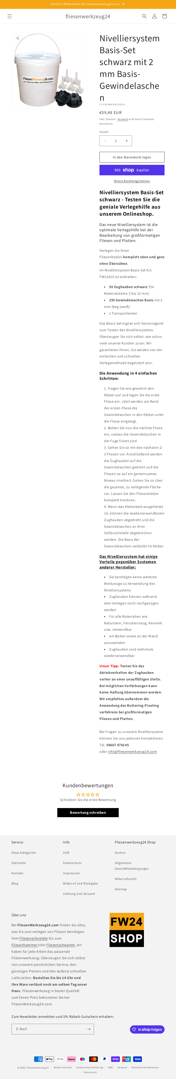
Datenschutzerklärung (89, 1067)
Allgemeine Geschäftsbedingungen (132, 866)
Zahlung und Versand (79, 894)
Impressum (71, 873)
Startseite (18, 863)
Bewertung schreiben (88, 812)
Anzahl (103, 132)
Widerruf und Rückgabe (80, 883)
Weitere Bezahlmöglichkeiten (132, 181)
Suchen (120, 853)
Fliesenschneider (33, 938)
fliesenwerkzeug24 (38, 1067)
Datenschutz (72, 863)
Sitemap (121, 889)
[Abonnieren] (89, 1029)
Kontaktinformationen (145, 1067)
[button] (10, 16)
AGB (66, 853)
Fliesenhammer (24, 944)
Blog (14, 883)
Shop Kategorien (23, 853)
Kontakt (17, 873)
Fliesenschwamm (60, 944)
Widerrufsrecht (126, 879)
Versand (123, 119)
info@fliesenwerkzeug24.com (132, 751)
